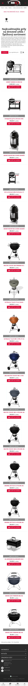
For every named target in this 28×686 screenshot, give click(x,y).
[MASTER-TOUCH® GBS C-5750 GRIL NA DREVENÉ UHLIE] (14, 397)
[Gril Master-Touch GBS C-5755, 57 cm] (14, 324)
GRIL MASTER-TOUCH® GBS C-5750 (14, 375)
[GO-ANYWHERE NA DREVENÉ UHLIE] (14, 544)
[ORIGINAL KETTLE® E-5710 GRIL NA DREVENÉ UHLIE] (14, 471)
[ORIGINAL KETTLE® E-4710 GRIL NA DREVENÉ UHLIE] (14, 507)
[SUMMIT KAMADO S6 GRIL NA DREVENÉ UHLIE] (14, 67)
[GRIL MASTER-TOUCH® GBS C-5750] (14, 361)
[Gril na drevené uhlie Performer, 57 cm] (14, 177)
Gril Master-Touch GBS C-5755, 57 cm (14, 339)
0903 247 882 (7, 670)
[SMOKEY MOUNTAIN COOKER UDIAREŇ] (14, 140)
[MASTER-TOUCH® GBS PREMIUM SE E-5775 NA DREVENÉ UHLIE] (14, 251)
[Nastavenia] (25, 3)
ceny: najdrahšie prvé (13, 52)
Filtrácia (5, 52)
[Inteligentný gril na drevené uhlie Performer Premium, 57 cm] (14, 104)
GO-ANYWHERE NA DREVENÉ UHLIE (14, 559)
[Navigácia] (2, 3)
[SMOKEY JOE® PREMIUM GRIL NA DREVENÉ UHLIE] (14, 581)
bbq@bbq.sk (7, 667)
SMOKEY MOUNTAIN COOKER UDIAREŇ (14, 155)
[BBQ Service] (14, 3)
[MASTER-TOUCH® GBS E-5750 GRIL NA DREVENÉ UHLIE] (14, 434)
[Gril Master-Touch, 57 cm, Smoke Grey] (14, 287)
